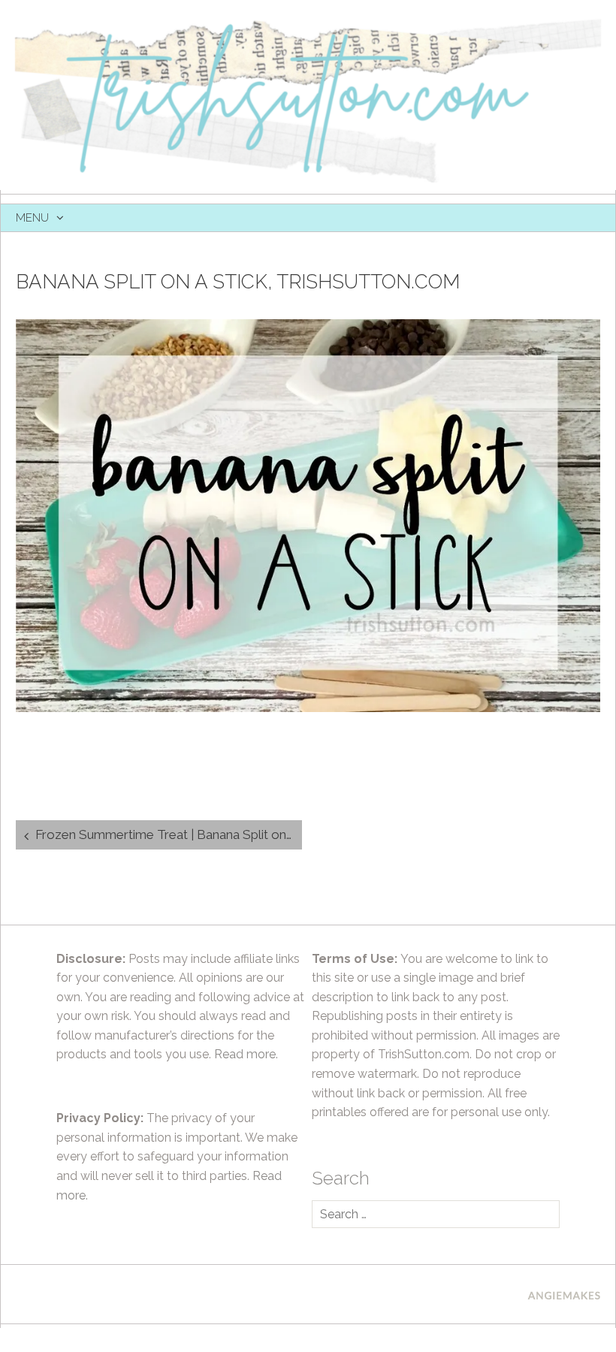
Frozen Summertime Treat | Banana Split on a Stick (168, 834)
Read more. (246, 1054)
